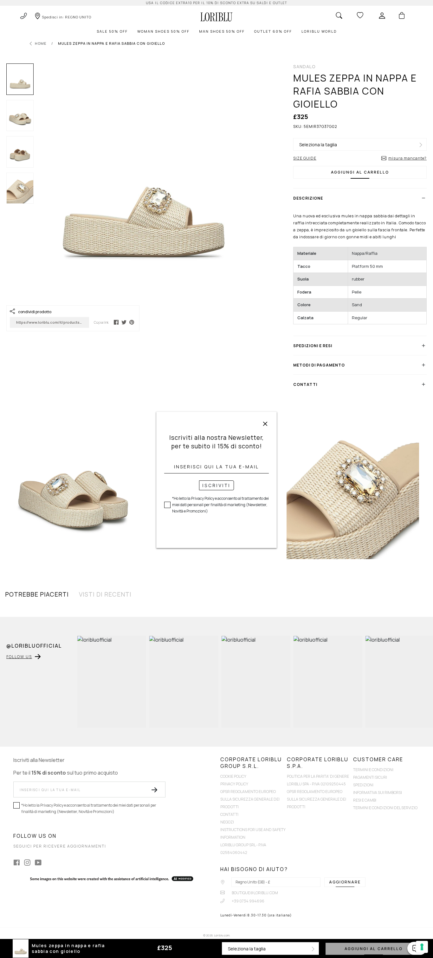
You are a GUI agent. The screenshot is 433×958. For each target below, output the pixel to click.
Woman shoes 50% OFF (163, 31)
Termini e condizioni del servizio (385, 807)
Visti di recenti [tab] (105, 594)
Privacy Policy (234, 784)
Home (41, 43)
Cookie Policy (233, 776)
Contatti (229, 814)
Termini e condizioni (373, 769)
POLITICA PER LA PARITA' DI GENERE (318, 776)
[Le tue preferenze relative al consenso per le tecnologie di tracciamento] (422, 947)
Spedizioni (363, 785)
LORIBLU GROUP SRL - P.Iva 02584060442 (243, 848)
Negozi (227, 822)
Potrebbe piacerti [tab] (37, 594)
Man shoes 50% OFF (222, 31)
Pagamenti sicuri (370, 777)
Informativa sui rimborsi (377, 792)
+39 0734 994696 (247, 901)
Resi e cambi (364, 800)
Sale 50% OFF (112, 31)
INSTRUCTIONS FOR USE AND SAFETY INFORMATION (253, 833)
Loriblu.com (221, 935)
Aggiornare (345, 882)
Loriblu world (319, 31)
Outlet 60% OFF (273, 31)
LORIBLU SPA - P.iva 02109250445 (316, 784)
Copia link (101, 322)
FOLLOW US (19, 656)
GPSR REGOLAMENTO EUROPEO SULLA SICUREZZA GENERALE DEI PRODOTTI (250, 799)
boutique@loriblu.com (254, 892)
